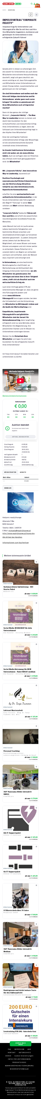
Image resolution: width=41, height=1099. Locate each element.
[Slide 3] (22, 59)
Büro (4, 10)
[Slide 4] (26, 59)
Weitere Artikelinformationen (14, 396)
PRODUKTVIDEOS (19, 1062)
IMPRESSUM (19, 1049)
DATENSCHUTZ (25, 1052)
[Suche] (31, 4)
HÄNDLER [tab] (7, 488)
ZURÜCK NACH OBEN (20, 1043)
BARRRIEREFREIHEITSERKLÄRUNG (19, 1065)
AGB (29, 1049)
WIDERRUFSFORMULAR (19, 1069)
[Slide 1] (14, 59)
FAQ (9, 1049)
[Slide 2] (18, 59)
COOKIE (8, 1056)
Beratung (11, 10)
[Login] (34, 4)
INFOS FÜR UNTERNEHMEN (19, 1059)
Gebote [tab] (23, 472)
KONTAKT (12, 1052)
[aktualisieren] (31, 15)
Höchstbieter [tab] (10, 472)
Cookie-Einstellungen (23, 1056)
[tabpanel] (20, 515)
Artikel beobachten (20, 436)
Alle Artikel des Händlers (12, 537)
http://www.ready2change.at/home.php (19, 533)
